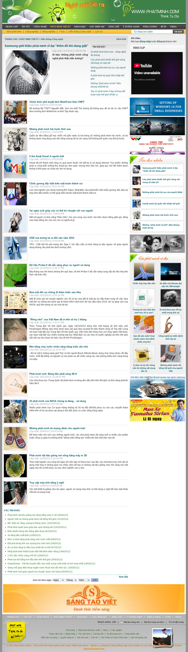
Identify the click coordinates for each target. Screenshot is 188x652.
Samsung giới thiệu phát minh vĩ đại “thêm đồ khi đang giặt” (46, 45)
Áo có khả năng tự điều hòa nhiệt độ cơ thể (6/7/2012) (34, 547)
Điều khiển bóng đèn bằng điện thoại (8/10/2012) (32, 531)
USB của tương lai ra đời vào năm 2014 (51, 238)
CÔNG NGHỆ (40, 27)
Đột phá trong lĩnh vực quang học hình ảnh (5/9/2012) (34, 543)
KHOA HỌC (80, 27)
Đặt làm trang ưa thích (154, 622)
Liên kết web (82, 637)
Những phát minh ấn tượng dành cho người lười (57, 428)
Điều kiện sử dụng (49, 637)
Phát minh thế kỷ (29, 39)
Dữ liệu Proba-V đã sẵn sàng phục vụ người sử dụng (59, 265)
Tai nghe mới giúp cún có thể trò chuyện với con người (61, 210)
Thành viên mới (55, 634)
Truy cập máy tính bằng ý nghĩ (46, 482)
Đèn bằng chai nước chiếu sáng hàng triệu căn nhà (58, 346)
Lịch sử (99, 31)
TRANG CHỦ (12, 27)
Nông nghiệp (48, 31)
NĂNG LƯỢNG (150, 27)
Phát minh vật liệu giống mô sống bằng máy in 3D (58, 455)
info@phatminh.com (94, 649)
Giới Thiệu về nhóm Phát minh (114, 637)
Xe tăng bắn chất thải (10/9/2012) (24, 535)
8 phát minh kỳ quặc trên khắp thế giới (161, 204)
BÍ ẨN (163, 27)
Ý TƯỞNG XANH (131, 27)
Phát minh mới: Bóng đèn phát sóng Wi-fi (53, 373)
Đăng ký (161, 41)
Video (105, 630)
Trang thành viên (131, 634)
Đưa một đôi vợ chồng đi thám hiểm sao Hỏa (55, 292)
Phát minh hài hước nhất (89, 630)
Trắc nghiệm (116, 630)
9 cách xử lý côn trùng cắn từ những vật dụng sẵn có (144, 368)
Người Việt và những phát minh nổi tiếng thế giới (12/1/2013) (37, 519)
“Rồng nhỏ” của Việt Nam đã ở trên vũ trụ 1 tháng (57, 319)
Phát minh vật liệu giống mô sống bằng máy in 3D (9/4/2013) (37, 515)
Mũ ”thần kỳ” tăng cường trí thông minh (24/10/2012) (33, 523)
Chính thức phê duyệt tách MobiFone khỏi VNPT (56, 102)
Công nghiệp (31, 31)
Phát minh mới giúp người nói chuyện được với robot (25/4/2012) (40, 571)
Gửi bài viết (98, 634)
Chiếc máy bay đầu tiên (144, 283)
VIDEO (173, 27)
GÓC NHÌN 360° (97, 27)
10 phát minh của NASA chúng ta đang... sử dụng (57, 401)
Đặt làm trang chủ (132, 622)
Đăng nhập (145, 41)
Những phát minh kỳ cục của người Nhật (162, 192)
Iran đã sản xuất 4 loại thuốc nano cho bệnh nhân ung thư (144, 339)
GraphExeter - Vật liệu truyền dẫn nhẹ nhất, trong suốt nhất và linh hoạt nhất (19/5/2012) (51, 563)
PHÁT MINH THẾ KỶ (60, 27)
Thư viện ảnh (84, 634)
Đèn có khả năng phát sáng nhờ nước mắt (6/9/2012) (34, 539)
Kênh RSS (121, 39)
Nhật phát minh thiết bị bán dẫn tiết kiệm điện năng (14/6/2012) (38, 551)
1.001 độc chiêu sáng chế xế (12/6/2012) (27, 555)
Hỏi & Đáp (70, 630)
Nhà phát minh (14, 31)
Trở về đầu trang (176, 622)
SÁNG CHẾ (114, 27)
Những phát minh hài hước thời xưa (50, 129)
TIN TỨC (26, 27)
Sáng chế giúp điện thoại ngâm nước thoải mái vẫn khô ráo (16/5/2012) (43, 567)
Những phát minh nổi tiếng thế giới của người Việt (170, 368)
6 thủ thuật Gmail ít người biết (46, 156)
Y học (62, 31)
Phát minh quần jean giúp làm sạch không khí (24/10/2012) (36, 527)
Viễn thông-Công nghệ (80, 31)
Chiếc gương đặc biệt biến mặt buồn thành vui (56, 183)
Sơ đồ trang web (113, 634)
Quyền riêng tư (67, 637)
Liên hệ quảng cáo (139, 637)
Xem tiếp (123, 577)
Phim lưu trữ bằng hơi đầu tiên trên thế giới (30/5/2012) (35, 559)
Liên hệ (94, 637)
